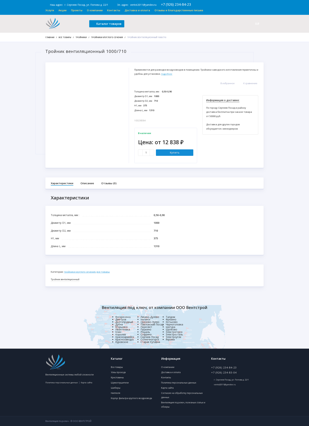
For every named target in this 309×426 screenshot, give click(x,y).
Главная (49, 37)
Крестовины (117, 377)
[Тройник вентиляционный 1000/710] (87, 103)
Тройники (81, 37)
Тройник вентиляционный (65, 279)
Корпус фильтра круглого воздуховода (131, 398)
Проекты (76, 10)
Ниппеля (115, 393)
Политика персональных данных (61, 382)
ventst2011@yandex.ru (143, 4)
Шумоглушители (120, 382)
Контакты (113, 10)
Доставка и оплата (137, 10)
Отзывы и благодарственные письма (178, 10)
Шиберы (115, 387)
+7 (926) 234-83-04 (224, 372)
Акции (62, 10)
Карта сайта (86, 382)
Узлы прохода (118, 372)
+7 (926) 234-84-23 (176, 4)
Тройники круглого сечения (107, 37)
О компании (95, 10)
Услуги (49, 10)
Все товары (65, 37)
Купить (175, 152)
